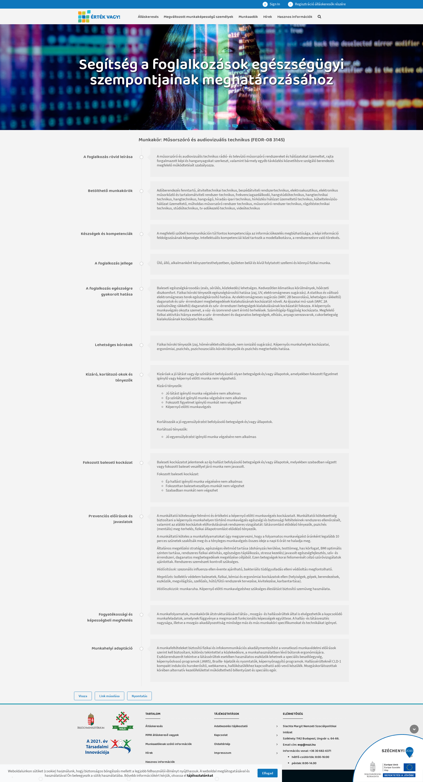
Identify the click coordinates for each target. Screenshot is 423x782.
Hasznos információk (294, 17)
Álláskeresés (148, 17)
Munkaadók (248, 17)
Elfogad (267, 773)
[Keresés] (319, 17)
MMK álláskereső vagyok (162, 735)
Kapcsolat (221, 735)
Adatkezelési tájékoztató (231, 726)
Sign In (274, 4)
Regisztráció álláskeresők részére (320, 4)
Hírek (267, 17)
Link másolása (109, 696)
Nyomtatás (139, 696)
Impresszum (222, 753)
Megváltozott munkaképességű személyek (198, 17)
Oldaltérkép (222, 744)
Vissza (83, 696)
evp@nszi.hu (307, 744)
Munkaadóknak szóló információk (168, 744)
